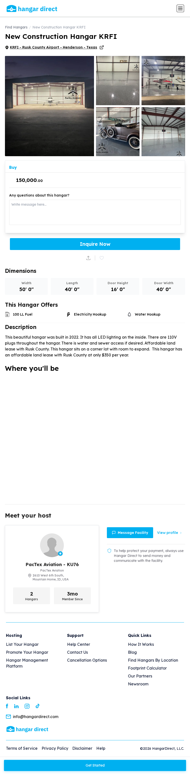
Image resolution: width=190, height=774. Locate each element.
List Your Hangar (22, 644)
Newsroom (138, 683)
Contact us (77, 652)
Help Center (78, 644)
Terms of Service (22, 748)
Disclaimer (82, 748)
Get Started (95, 765)
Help (100, 748)
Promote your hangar (27, 652)
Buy (13, 167)
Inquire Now (95, 244)
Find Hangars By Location (153, 660)
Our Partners (140, 676)
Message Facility (133, 532)
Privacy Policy (55, 748)
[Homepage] (27, 729)
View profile (167, 532)
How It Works (141, 644)
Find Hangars (16, 27)
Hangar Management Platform (27, 663)
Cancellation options (87, 660)
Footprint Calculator (147, 668)
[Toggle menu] (180, 8)
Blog (132, 652)
